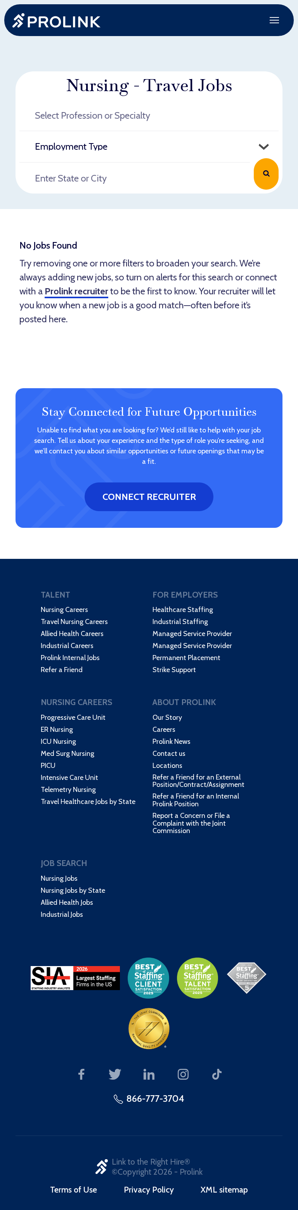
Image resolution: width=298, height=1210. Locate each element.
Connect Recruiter (149, 496)
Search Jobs (266, 174)
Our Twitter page (115, 1075)
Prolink (56, 20)
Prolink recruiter (76, 291)
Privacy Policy (149, 1189)
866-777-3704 (155, 1098)
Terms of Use (73, 1189)
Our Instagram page (183, 1075)
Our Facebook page (81, 1075)
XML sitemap (224, 1189)
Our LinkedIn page (149, 1075)
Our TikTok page (217, 1075)
